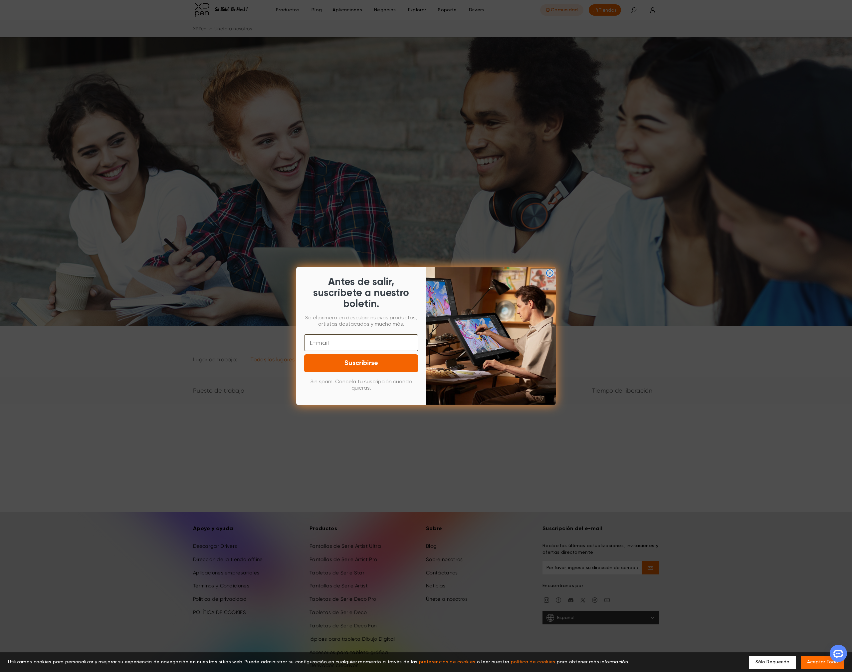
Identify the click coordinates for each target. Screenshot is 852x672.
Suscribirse (361, 363)
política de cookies (533, 662)
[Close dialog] (549, 273)
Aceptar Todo (822, 662)
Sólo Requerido (772, 662)
